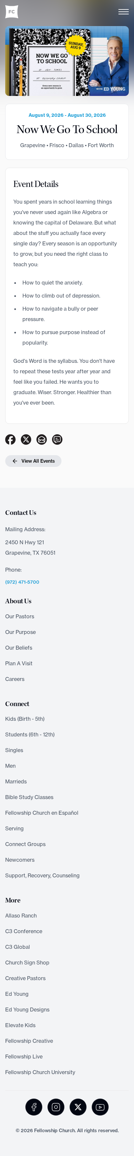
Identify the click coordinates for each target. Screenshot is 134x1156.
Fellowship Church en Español (41, 812)
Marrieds (16, 781)
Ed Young (17, 994)
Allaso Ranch (21, 915)
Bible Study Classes (29, 797)
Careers (14, 679)
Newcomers (19, 859)
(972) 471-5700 (22, 582)
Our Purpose (20, 632)
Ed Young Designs (27, 1009)
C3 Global (17, 947)
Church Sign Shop (27, 962)
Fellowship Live (24, 1056)
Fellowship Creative (29, 1041)
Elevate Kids (20, 1025)
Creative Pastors (25, 978)
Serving (14, 828)
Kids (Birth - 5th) (25, 719)
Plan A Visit (19, 663)
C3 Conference (23, 931)
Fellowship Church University (40, 1072)
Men (10, 766)
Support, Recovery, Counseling (42, 875)
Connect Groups (25, 844)
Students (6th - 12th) (30, 734)
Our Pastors (19, 616)
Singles (14, 750)
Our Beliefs (18, 647)
